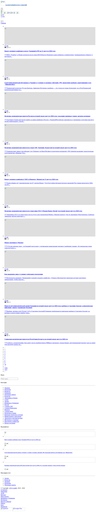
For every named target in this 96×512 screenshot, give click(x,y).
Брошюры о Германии (11, 403)
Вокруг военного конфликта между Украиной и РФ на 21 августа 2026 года (29, 51)
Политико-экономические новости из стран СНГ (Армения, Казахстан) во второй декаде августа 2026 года (40, 147)
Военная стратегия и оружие (13, 415)
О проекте (4, 490)
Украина (7, 388)
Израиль (7, 410)
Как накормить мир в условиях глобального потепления (23, 274)
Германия (7, 393)
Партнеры (4, 491)
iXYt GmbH (13, 488)
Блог (2, 505)
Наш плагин (5, 496)
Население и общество (11, 421)
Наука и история (9, 423)
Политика (7, 389)
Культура (7, 396)
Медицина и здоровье (11, 420)
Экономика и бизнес (11, 398)
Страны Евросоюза (10, 408)
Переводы (4, 506)
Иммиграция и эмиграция (12, 416)
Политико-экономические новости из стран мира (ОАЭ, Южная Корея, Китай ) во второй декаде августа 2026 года (43, 211)
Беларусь (7, 391)
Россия (6, 404)
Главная (3, 23)
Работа (3, 503)
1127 (5, 369)
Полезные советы (10, 394)
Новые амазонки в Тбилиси (13, 242)
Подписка (4, 500)
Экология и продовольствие (13, 418)
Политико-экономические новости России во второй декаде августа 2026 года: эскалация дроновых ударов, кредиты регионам (47, 116)
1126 (5, 368)
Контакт (3, 495)
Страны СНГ (8, 406)
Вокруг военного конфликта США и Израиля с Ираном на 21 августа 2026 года (31, 179)
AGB (2, 493)
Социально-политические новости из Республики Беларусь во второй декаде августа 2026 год (36, 339)
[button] (2, 11)
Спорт (6, 399)
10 (5, 364)
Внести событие (6, 501)
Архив (6, 401)
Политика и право (10, 413)
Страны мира (8, 411)
